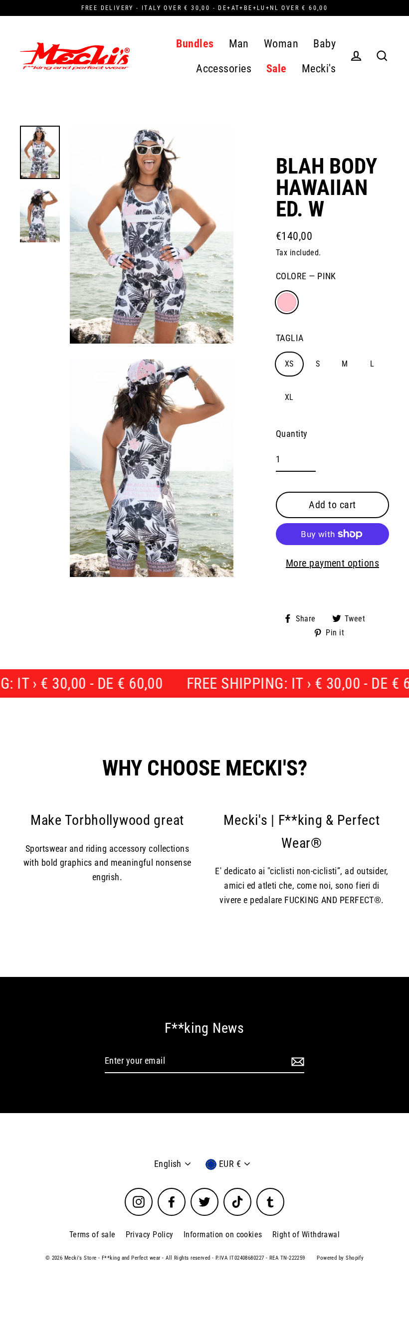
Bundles (194, 43)
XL (289, 397)
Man (239, 43)
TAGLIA (290, 338)
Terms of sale (92, 1234)
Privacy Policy (150, 1234)
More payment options (332, 563)
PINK (287, 302)
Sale (276, 68)
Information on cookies (223, 1234)
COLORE (306, 276)
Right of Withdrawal (306, 1234)
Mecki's (319, 68)
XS (289, 364)
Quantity (292, 433)
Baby (324, 43)
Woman (281, 43)
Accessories (223, 68)
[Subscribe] (296, 1061)
